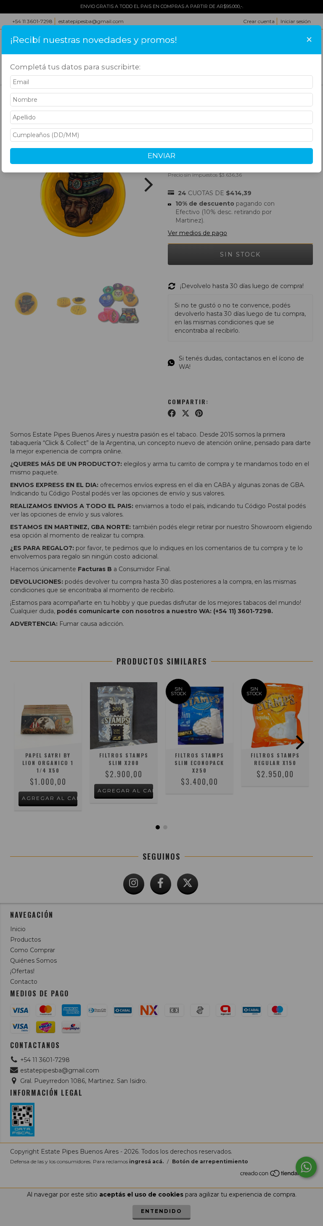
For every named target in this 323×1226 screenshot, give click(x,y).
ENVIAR (161, 155)
